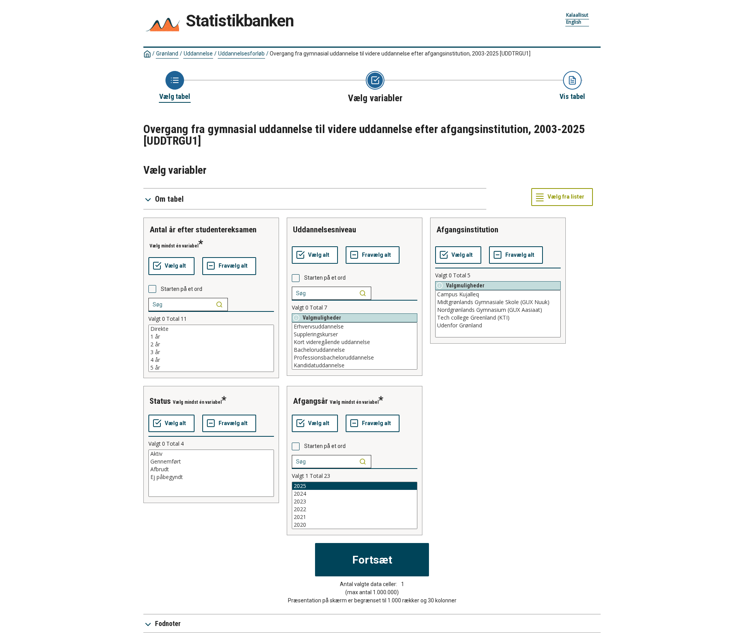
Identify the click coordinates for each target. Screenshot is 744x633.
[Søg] (219, 304)
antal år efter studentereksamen (203, 229)
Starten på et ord (181, 289)
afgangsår (310, 401)
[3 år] (211, 352)
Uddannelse (198, 53)
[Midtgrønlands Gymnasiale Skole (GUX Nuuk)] (498, 302)
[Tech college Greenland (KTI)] (498, 318)
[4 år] (211, 360)
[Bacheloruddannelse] (354, 350)
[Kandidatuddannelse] (354, 365)
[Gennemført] (211, 461)
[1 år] (211, 337)
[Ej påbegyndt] (211, 477)
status (160, 401)
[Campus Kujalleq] (498, 294)
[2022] (354, 509)
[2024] (354, 494)
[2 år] (211, 344)
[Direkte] (211, 329)
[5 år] (211, 368)
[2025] (354, 486)
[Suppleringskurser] (354, 334)
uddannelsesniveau (324, 229)
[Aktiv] (211, 454)
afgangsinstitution (467, 229)
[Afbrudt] (211, 469)
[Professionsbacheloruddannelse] (354, 357)
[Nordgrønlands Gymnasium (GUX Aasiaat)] (498, 310)
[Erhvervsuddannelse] (354, 326)
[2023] (354, 501)
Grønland (167, 53)
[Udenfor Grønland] (498, 325)
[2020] (354, 525)
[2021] (354, 517)
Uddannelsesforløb (241, 53)
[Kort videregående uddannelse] (354, 342)
